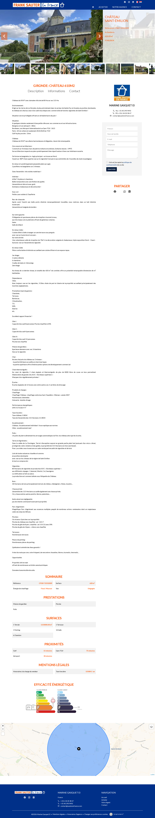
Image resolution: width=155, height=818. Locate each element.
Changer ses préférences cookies (96, 814)
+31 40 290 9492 (125, 111)
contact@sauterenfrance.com (123, 116)
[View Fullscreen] (2, 733)
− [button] (3, 729)
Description (36, 91)
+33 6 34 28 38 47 (124, 113)
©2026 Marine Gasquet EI (41, 814)
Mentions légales (59, 814)
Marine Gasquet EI (122, 105)
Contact (74, 91)
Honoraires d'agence (74, 814)
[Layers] (151, 726)
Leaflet (152, 774)
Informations (56, 91)
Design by (118, 814)
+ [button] (3, 725)
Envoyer (111, 169)
